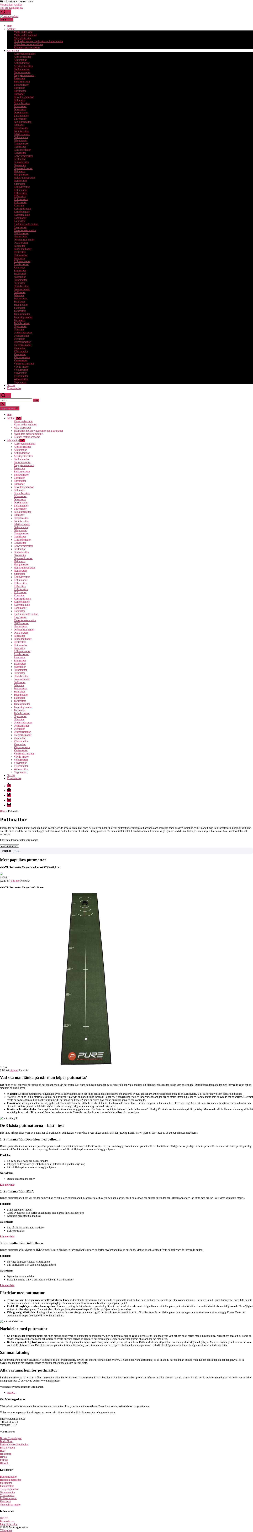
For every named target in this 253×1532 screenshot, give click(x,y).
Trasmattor (19, 320)
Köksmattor (20, 202)
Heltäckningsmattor (24, 177)
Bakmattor (19, 78)
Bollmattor (19, 100)
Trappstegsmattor (23, 317)
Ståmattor (19, 295)
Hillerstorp (6, 1453)
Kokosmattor (21, 199)
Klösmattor (20, 196)
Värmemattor (21, 351)
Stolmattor (19, 301)
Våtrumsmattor (22, 357)
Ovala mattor (21, 242)
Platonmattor (21, 255)
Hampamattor (21, 174)
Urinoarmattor (21, 335)
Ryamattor (19, 267)
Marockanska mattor (25, 230)
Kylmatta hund (22, 214)
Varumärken (6, 4)
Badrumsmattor (22, 72)
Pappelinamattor (22, 248)
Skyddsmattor (21, 286)
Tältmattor (19, 307)
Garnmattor (20, 146)
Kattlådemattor (22, 186)
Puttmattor (19, 258)
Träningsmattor (22, 313)
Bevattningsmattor (24, 97)
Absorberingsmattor (24, 53)
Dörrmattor (20, 109)
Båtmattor (19, 93)
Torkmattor (20, 310)
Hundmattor (20, 180)
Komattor (19, 205)
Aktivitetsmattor (22, 56)
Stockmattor (20, 298)
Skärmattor (20, 276)
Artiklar (18, 4)
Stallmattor (19, 292)
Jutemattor (19, 183)
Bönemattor (20, 106)
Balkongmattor (22, 81)
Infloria (4, 1459)
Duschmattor (21, 112)
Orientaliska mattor (24, 239)
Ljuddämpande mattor (26, 224)
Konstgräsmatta (22, 208)
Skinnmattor (20, 279)
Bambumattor (21, 84)
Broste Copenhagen (11, 1438)
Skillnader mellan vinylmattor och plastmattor (38, 41)
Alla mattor (13, 50)
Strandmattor (21, 304)
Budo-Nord (6, 1441)
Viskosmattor (21, 375)
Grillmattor (20, 159)
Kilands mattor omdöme (27, 47)
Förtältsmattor (21, 131)
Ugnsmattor (20, 326)
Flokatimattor (21, 128)
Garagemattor (21, 143)
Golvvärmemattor (23, 155)
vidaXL (11, 1392)
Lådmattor (19, 221)
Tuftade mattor (22, 323)
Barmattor (19, 87)
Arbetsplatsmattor (23, 66)
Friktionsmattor (22, 134)
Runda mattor (21, 264)
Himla (3, 1456)
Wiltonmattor (21, 379)
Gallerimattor (21, 137)
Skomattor (19, 283)
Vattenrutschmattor (24, 363)
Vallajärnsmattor (22, 344)
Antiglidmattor (22, 62)
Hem (9, 25)
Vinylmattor (20, 372)
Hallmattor (19, 171)
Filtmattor (19, 124)
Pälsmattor (19, 245)
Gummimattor (21, 162)
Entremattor (20, 118)
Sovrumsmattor (22, 289)
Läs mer (15, 880)
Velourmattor (21, 369)
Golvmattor (20, 152)
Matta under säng (23, 31)
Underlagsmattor (23, 332)
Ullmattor (19, 329)
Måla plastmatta (22, 38)
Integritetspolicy (8, 1524)
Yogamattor (20, 382)
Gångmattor (20, 140)
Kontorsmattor (21, 211)
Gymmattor (20, 165)
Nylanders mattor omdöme (28, 44)
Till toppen (6, 1530)
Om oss (4, 7)
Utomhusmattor (22, 341)
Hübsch (4, 1463)
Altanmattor (20, 59)
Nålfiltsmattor (21, 233)
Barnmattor (20, 90)
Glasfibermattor (22, 149)
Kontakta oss (16, 7)
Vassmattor (20, 354)
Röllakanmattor (22, 261)
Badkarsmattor (22, 69)
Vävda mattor (21, 366)
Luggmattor (20, 227)
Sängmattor (20, 270)
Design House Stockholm (14, 1444)
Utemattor (19, 338)
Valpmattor (20, 348)
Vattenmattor (21, 360)
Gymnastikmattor (23, 168)
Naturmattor (20, 236)
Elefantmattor (21, 115)
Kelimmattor (20, 190)
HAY (3, 1450)
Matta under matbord (25, 35)
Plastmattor (20, 252)
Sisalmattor (20, 273)
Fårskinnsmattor (22, 121)
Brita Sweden (7, 1447)
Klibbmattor (20, 193)
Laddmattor (20, 217)
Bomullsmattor (22, 103)
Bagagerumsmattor (24, 75)
